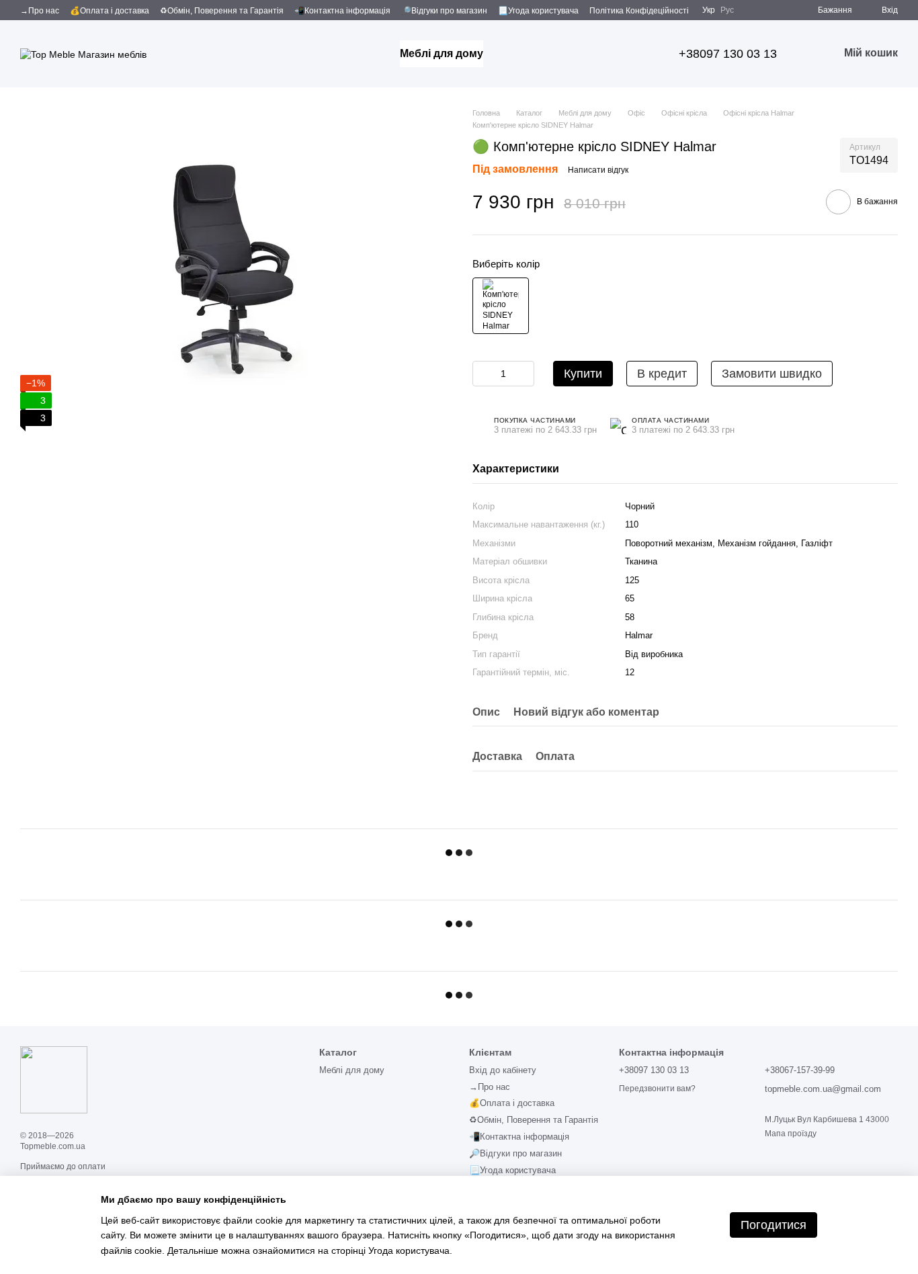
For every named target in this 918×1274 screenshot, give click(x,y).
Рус (727, 10)
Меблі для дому (441, 53)
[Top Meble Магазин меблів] (53, 1079)
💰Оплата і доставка (109, 10)
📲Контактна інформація (342, 10)
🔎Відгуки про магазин (444, 10)
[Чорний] (500, 306)
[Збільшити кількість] (524, 374)
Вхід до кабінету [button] (502, 1070)
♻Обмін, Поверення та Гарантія (222, 10)
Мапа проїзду (791, 1133)
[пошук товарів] (507, 54)
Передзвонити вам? (657, 1088)
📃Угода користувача (538, 10)
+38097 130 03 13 (728, 54)
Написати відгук (598, 170)
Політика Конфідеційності (639, 10)
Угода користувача (409, 1250)
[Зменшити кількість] (482, 374)
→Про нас (39, 10)
